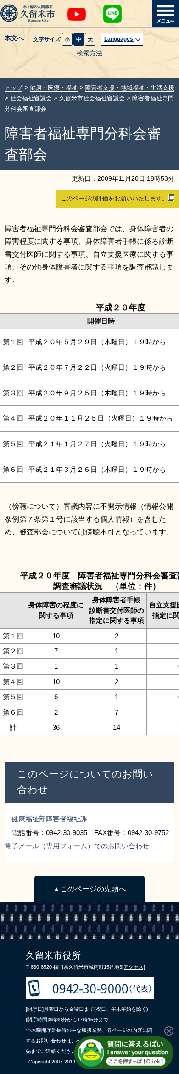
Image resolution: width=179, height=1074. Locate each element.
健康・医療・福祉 (54, 87)
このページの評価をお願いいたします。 (114, 198)
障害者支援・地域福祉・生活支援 (129, 87)
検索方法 (89, 53)
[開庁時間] (37, 1019)
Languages (119, 39)
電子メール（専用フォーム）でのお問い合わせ (77, 846)
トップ (13, 87)
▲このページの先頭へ (89, 889)
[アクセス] (133, 967)
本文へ (14, 38)
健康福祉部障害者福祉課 (49, 819)
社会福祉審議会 (31, 98)
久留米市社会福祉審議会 (92, 98)
